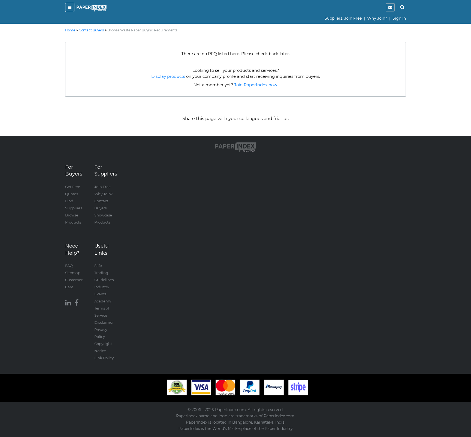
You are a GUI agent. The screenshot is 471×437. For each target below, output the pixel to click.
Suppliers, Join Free (343, 18)
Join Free (102, 187)
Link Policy (104, 358)
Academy (102, 301)
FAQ (69, 265)
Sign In (399, 18)
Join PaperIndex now (255, 84)
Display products (168, 76)
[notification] (390, 7)
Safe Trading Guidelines (104, 272)
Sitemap (72, 272)
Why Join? (377, 18)
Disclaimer (104, 322)
